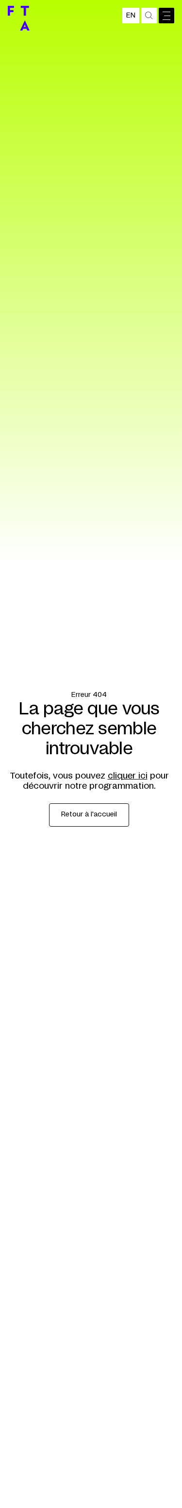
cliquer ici (128, 776)
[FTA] (19, 18)
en (130, 15)
